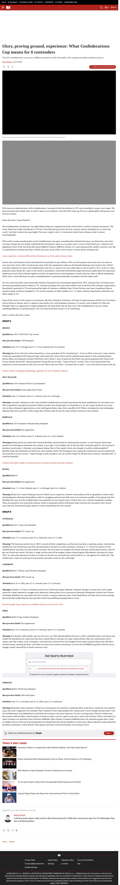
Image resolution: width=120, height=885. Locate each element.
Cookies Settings (31, 867)
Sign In (113, 7)
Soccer (12, 842)
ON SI (4, 2)
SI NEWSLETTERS (26, 2)
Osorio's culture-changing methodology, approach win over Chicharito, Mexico (35, 371)
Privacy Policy (30, 860)
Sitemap (51, 864)
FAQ (78, 864)
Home (4, 842)
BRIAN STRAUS (19, 815)
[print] (16, 830)
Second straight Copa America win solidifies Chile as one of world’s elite (32, 604)
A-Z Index (64, 864)
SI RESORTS (49, 2)
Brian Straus (7, 62)
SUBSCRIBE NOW (70, 2)
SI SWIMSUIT (13, 2)
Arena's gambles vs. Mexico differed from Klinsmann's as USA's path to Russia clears (37, 256)
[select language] (107, 7)
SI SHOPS (59, 2)
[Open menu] (3, 7)
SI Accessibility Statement (34, 864)
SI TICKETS (38, 2)
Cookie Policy (53, 860)
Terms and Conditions (85, 860)
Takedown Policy (67, 860)
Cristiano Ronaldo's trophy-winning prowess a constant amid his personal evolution (37, 463)
